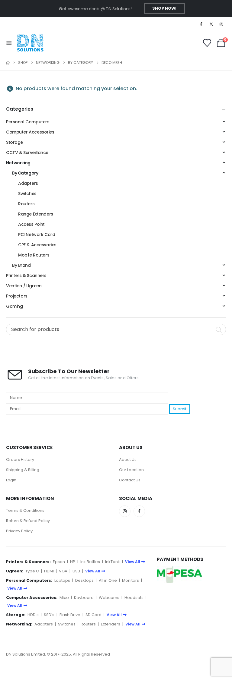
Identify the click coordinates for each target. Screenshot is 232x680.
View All (132, 561)
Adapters (28, 183)
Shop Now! (164, 8)
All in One (108, 580)
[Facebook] (201, 24)
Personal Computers (27, 122)
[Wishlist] (207, 43)
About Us (128, 459)
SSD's (49, 615)
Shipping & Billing (22, 470)
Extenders (110, 624)
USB (76, 571)
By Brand (21, 265)
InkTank (112, 562)
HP (72, 562)
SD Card (93, 615)
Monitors (130, 580)
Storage (14, 142)
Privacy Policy (19, 531)
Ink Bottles (90, 562)
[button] (11, 43)
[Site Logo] (30, 43)
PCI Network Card (36, 234)
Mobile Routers (33, 255)
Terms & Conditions (25, 510)
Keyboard (84, 597)
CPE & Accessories (37, 245)
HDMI (49, 571)
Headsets (133, 597)
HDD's (33, 615)
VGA (63, 571)
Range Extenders (35, 214)
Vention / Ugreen (23, 286)
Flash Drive (70, 615)
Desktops (84, 580)
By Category (25, 173)
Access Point (31, 224)
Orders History (20, 459)
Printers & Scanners (26, 275)
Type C (32, 571)
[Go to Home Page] (8, 63)
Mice (64, 597)
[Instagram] (221, 24)
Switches (27, 193)
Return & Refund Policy (28, 521)
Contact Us (129, 480)
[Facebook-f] (139, 511)
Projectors (16, 296)
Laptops (62, 580)
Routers (26, 204)
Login (11, 480)
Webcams (109, 597)
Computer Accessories (30, 132)
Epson (59, 562)
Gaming (14, 306)
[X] (211, 24)
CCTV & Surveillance (27, 153)
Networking (18, 163)
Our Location (131, 470)
